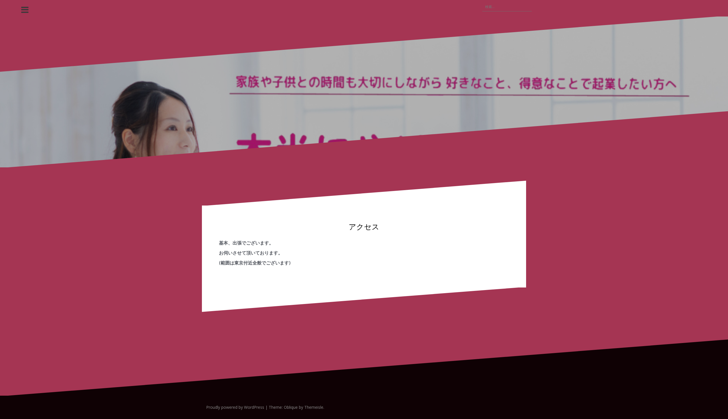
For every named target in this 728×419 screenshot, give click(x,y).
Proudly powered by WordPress (235, 407)
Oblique (291, 407)
